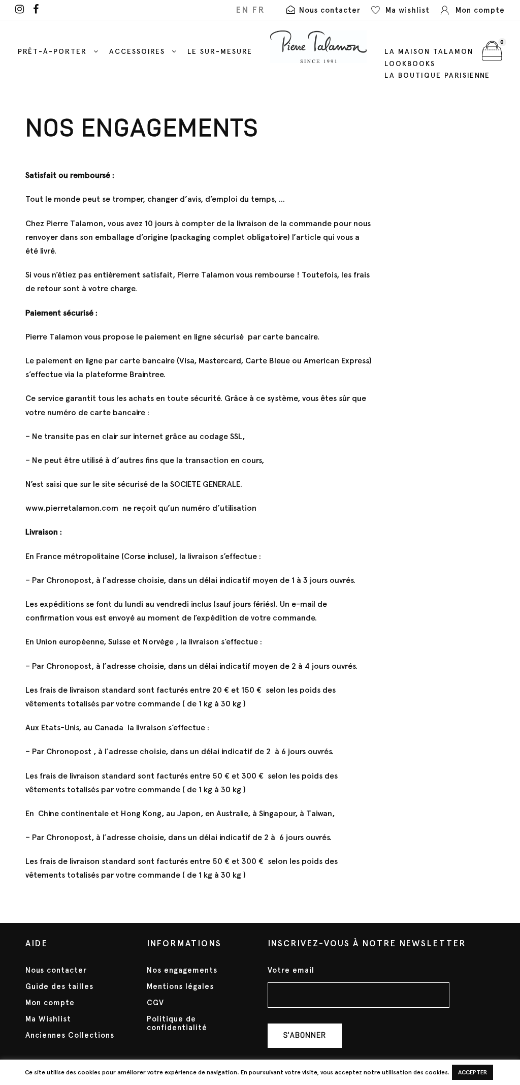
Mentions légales (180, 986)
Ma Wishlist (48, 1019)
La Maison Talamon (428, 51)
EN (242, 10)
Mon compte (50, 1002)
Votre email (291, 970)
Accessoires (137, 51)
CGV (155, 1002)
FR (258, 10)
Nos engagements (182, 970)
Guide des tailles (59, 986)
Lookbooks (409, 63)
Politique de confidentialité (177, 1023)
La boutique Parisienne (437, 75)
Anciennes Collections (69, 1035)
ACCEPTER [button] (472, 1072)
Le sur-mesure (219, 51)
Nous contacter (56, 970)
